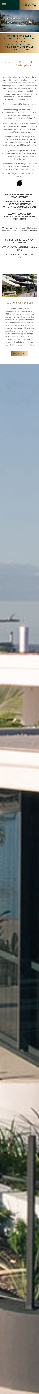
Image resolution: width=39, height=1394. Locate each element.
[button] (14, 25)
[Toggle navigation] (4, 4)
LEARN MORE (19, 353)
